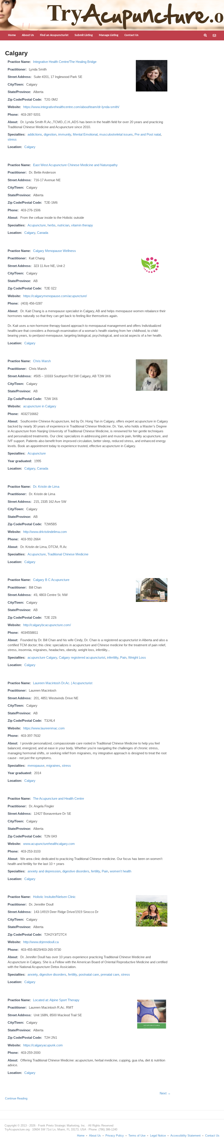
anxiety (33, 974)
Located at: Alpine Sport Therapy (56, 1000)
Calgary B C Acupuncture (51, 580)
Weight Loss (137, 657)
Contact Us (131, 35)
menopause (36, 765)
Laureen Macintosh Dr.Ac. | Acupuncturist (62, 683)
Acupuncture (37, 225)
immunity (64, 134)
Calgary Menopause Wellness (54, 251)
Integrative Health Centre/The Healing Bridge (64, 62)
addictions (35, 134)
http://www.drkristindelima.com (45, 532)
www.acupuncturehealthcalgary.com (49, 844)
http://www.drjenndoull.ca (41, 942)
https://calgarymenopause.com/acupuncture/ (55, 296)
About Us (28, 35)
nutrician (63, 225)
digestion (50, 134)
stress (12, 139)
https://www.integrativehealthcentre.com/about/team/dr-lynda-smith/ (71, 107)
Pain (123, 657)
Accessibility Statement (185, 1135)
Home (12, 35)
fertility (95, 871)
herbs (51, 225)
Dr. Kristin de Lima (46, 486)
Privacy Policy (114, 1135)
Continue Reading (16, 1098)
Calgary (29, 147)
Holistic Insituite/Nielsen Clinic (54, 897)
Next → (165, 1093)
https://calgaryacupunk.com (43, 1045)
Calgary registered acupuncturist (82, 657)
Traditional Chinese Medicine (67, 554)
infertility (112, 657)
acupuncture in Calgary (39, 406)
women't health (120, 871)
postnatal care (89, 974)
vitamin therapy (82, 225)
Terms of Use (136, 1135)
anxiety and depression (44, 871)
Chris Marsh (42, 361)
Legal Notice (158, 1135)
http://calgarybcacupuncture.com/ (47, 625)
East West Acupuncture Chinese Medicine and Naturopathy (75, 165)
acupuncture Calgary (42, 657)
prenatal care (110, 974)
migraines (53, 765)
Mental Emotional (85, 134)
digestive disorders (75, 871)
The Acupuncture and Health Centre (58, 798)
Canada (42, 232)
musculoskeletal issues (116, 134)
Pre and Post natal (148, 134)
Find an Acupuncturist (54, 35)
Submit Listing (84, 35)
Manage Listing (108, 35)
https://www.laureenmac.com (44, 728)
